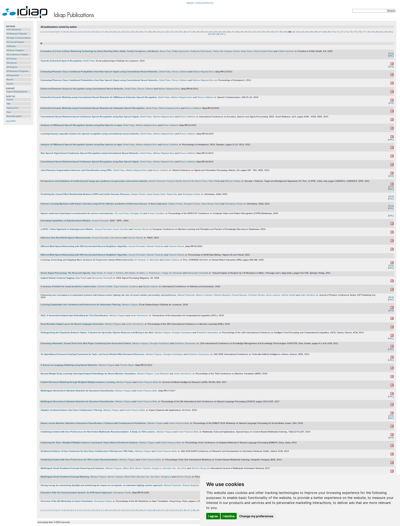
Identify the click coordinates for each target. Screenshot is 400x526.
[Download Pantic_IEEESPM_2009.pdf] (392, 281)
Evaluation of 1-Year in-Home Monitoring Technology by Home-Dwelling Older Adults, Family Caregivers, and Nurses (100, 51)
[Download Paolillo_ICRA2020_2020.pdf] (392, 290)
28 (150, 32)
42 (211, 32)
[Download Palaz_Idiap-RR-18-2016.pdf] (392, 111)
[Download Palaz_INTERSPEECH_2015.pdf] (392, 148)
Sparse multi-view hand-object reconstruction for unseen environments (77, 213)
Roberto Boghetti (222, 295)
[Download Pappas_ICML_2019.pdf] (392, 327)
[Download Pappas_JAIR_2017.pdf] (392, 385)
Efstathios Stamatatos (207, 332)
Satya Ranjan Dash (156, 194)
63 (303, 32)
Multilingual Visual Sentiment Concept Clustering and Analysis (72, 468)
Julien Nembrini (307, 295)
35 (180, 32)
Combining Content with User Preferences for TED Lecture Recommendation (79, 459)
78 (368, 32)
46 (228, 32)
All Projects (11, 67)
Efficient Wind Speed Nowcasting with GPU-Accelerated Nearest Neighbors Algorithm (84, 246)
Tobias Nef (218, 51)
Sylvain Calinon (171, 260)
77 (364, 32)
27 (145, 32)
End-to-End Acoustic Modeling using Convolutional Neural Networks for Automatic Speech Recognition (93, 108)
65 (311, 32)
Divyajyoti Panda (192, 204)
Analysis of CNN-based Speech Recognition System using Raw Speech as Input (81, 125)
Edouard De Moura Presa (195, 181)
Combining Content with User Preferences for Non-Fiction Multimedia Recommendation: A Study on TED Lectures (98, 432)
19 (110, 32)
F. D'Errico (118, 273)
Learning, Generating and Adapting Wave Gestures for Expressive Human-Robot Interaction (87, 260)
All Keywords (12, 75)
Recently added (14, 116)
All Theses (11, 59)
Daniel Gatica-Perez (263, 51)
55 (268, 32)
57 (276, 32)
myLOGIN (10, 121)
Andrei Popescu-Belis (147, 382)
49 (241, 32)
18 (106, 32)
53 (259, 32)
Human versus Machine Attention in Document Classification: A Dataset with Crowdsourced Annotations (93, 423)
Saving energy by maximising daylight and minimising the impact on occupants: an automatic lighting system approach (101, 485)
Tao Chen (181, 468)
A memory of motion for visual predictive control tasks (68, 286)
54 (263, 32)
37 (189, 32)
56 (272, 32)
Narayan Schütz (232, 51)
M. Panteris (140, 260)
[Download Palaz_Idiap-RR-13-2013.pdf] (392, 75)
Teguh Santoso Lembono (126, 286)
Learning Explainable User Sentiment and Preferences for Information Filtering (80, 304)
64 (307, 32)
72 (342, 32)
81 (381, 32)
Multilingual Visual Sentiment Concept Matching (65, 477)
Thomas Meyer (127, 365)
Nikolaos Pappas (130, 304)
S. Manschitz (153, 260)
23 (128, 32)
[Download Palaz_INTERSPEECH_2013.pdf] (392, 84)
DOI (391, 53)
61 (294, 32)
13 (84, 32)
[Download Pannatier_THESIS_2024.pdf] (392, 224)
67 (320, 32)
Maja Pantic (97, 273)
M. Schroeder (175, 273)
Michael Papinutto (186, 295)
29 (154, 32)
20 (115, 32)
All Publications (13, 29)
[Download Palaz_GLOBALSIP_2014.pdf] (392, 174)
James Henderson (139, 315)
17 (101, 32)
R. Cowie (108, 273)
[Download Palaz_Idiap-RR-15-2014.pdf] (392, 156)
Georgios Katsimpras (182, 332)
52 (255, 32)
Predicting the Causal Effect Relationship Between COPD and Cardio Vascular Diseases (85, 194)
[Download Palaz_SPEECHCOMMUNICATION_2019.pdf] (392, 101)
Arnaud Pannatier (100, 220)
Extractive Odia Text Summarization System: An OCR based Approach (76, 492)
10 (71, 32)
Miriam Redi (128, 468)
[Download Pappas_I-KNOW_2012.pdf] (392, 347)
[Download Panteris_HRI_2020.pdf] (392, 263)
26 (141, 32)
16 (97, 32)
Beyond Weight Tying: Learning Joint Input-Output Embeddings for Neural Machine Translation (88, 373)
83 (390, 32)
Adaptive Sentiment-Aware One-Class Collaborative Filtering (71, 410)
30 (158, 32)
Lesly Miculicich (161, 373)
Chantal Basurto (239, 295)
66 (316, 32)
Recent (9, 79)
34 (176, 32)
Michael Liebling (232, 181)
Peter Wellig (214, 181)
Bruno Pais (165, 51)
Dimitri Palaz (89, 61)
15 (93, 32)
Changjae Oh (136, 213)
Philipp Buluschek (180, 51)
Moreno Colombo (204, 295)
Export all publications (17, 91)
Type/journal (12, 108)
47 (233, 32)
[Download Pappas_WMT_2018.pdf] (392, 377)
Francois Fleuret (141, 229)
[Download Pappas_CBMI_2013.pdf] (392, 463)
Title (8, 104)
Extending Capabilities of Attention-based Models (65, 220)
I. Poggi (164, 273)
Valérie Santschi (286, 51)
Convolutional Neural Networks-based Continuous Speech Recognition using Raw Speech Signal (90, 116)
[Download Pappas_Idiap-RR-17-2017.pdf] (392, 394)
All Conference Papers (17, 54)
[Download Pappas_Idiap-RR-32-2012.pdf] (392, 368)
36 (185, 32)
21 (119, 32)
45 (224, 32)
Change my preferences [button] (256, 516)
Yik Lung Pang (121, 213)
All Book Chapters (15, 50)
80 (377, 32)
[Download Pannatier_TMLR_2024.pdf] (392, 241)
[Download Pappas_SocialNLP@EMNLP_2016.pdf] (392, 427)
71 (338, 32)
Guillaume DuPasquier (201, 51)
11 (75, 32)
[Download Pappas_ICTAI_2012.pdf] (392, 358)
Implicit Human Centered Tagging (57, 278)
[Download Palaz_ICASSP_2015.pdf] (392, 120)
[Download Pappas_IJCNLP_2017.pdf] (392, 405)
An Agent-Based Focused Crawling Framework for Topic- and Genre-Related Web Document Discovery (92, 354)
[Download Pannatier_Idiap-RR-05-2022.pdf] (392, 250)
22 (123, 32)
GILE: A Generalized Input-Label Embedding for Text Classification (74, 315)
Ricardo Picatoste (155, 246)
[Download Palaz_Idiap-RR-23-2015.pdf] (392, 129)
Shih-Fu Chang (198, 468)
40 (202, 32)
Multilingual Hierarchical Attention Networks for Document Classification (77, 390)
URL (391, 56)
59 (285, 32)
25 (136, 32)
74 (351, 32)
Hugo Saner (247, 51)
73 (346, 32)
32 (167, 32)
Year (8, 112)
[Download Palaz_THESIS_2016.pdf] (392, 64)
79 (373, 32)
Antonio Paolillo (104, 286)
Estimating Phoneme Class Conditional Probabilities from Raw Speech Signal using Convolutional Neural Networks (99, 71)
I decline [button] (229, 516)
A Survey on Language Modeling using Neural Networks (69, 365)
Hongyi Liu (157, 468)
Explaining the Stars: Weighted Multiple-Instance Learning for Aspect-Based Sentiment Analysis (89, 442)
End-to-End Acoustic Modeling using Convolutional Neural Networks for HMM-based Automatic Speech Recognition (99, 97)
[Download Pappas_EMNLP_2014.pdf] (392, 446)
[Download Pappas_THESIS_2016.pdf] (392, 308)
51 (250, 32)
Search (9, 84)
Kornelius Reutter (256, 295)
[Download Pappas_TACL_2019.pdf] (392, 319)
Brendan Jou (169, 468)
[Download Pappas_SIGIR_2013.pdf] (392, 454)
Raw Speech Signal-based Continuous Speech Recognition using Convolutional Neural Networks (90, 153)
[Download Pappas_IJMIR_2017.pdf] (392, 472)
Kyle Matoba (116, 238)
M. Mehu (141, 273)
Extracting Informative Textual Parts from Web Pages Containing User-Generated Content (86, 343)
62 (298, 32)
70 (333, 32)
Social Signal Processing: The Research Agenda (65, 273)
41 (206, 32)
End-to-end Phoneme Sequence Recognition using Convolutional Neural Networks (82, 89)
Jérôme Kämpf (288, 295)
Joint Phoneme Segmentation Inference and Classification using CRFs (76, 170)
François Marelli (174, 181)
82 (386, 32)
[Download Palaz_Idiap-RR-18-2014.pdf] (392, 165)
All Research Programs (17, 71)
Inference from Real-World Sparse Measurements (66, 238)
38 (193, 32)
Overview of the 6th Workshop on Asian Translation (67, 501)
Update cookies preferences (200, 3)
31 (163, 32)
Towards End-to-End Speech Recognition (61, 61)
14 (88, 32)
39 (198, 32)
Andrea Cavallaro (156, 213)
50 (246, 32)
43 (215, 32)
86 (218, 34)
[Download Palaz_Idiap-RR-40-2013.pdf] (392, 92)
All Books (10, 46)
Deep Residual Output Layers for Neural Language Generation (72, 324)
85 (214, 34)
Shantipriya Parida (191, 194)
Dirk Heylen (130, 273)
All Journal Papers (15, 42)
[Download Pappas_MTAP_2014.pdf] (392, 435)
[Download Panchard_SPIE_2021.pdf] (392, 184)
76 (360, 32)
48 (237, 32)
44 (220, 32)
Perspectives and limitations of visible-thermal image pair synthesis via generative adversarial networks (94, 181)
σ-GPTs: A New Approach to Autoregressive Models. (67, 229)
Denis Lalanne (273, 295)
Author (9, 99)
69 (329, 32)
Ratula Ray (172, 194)
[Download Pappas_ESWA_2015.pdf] (392, 413)
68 (325, 32)
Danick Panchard (157, 181)
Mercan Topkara (143, 468)
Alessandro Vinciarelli (197, 273)
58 (281, 32)
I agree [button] (213, 516)
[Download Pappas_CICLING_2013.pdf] (392, 336)
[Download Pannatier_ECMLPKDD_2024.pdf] (392, 233)
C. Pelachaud (152, 273)
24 (132, 32)
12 (80, 32)
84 (209, 34)
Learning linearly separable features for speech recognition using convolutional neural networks (90, 134)
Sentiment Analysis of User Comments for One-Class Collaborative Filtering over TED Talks (87, 451)
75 (355, 32)
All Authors (11, 63)
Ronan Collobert (180, 71)
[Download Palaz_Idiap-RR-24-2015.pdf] (392, 137)
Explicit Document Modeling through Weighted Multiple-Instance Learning (78, 382)
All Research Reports (16, 34)
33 (171, 32)
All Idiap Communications (18, 38)
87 (222, 34)
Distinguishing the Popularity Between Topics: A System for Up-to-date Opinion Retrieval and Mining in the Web (97, 332)
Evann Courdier (120, 229)
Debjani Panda (138, 194)
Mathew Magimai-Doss (203, 71)
